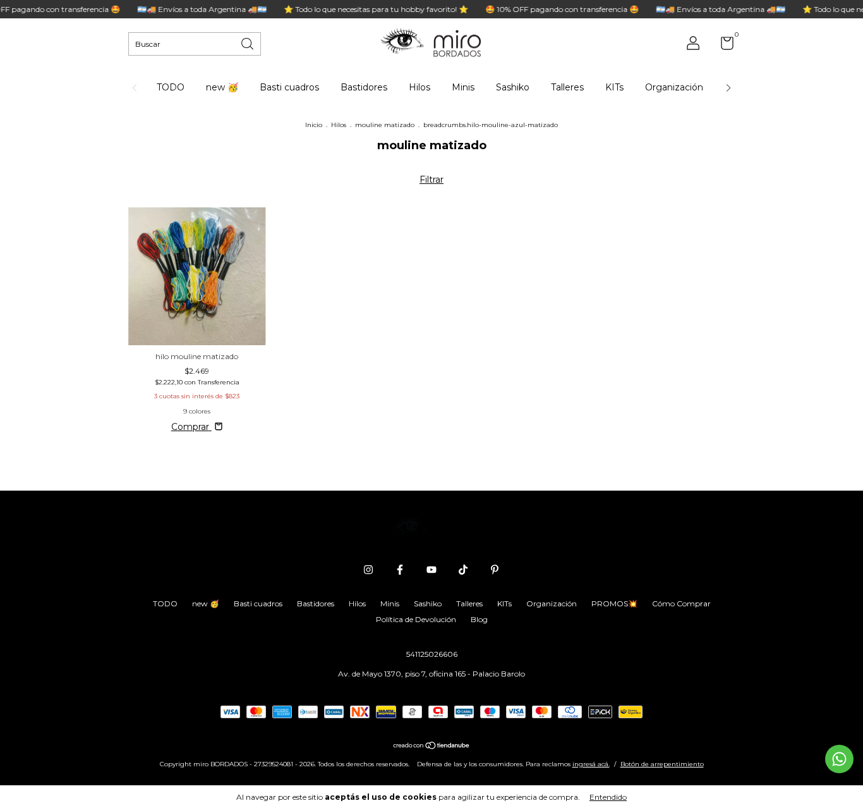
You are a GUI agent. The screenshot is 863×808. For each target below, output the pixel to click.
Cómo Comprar (681, 603)
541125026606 (431, 654)
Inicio (313, 125)
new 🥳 (222, 87)
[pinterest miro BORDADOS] (495, 570)
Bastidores (364, 87)
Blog (479, 619)
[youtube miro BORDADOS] (431, 570)
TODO (170, 87)
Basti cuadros (289, 87)
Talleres (567, 87)
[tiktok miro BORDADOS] (463, 570)
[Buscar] (248, 42)
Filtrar (431, 179)
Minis (463, 87)
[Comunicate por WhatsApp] (839, 759)
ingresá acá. (591, 764)
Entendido (608, 797)
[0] (722, 46)
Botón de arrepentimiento (662, 764)
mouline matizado (384, 125)
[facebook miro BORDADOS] (400, 570)
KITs (614, 87)
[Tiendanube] (431, 746)
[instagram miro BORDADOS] (368, 570)
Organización (674, 87)
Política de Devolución (416, 619)
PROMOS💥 (614, 603)
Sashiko (512, 87)
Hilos (419, 87)
